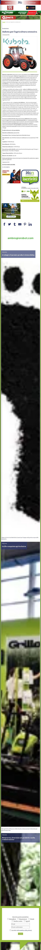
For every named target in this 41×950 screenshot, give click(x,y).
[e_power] (30, 9)
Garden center (18, 921)
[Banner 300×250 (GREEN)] (29, 201)
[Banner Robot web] (20, 246)
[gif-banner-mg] (20, 19)
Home (3, 22)
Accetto (21, 930)
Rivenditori (12, 919)
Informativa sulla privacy (24, 930)
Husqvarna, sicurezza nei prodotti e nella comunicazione (18, 838)
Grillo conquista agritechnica (14, 546)
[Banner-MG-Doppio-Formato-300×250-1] (11, 218)
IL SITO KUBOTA (6, 167)
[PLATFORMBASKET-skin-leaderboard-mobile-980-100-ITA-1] (20, 14)
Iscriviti (20, 933)
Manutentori (23, 919)
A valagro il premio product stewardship (18, 255)
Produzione (5, 28)
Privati (32, 919)
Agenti (28, 921)
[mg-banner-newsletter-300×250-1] (29, 184)
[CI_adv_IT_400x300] (11, 183)
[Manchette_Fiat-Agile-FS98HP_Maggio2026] (10, 9)
